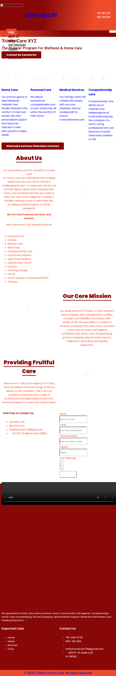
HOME (11, 32)
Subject (64, 447)
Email (63, 425)
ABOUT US (13, 37)
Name (63, 413)
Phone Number (68, 436)
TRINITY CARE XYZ (41, 15)
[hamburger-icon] (112, 31)
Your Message (68, 458)
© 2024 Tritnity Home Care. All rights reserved (58, 673)
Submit (68, 474)
